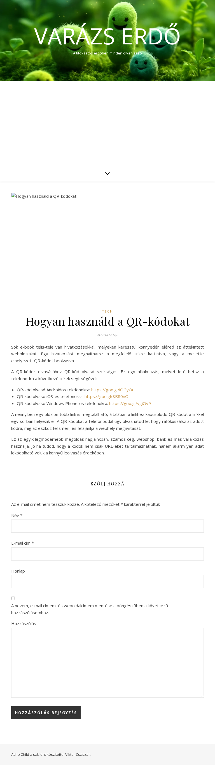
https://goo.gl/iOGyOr (112, 389)
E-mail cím (22, 543)
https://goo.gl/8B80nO (106, 396)
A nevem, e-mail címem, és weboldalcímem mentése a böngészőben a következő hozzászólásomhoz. (89, 609)
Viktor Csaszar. (78, 754)
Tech (107, 311)
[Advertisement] (107, 123)
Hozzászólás (23, 623)
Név (16, 515)
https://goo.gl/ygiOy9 (130, 403)
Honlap (18, 571)
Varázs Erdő (107, 36)
